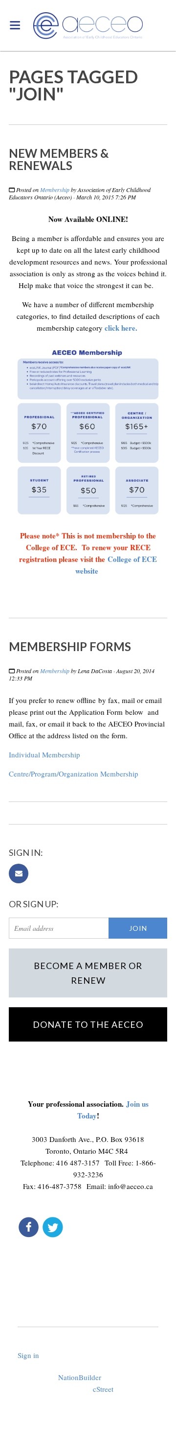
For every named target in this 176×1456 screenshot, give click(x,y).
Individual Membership (44, 754)
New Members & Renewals (59, 159)
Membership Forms (70, 646)
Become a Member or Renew (88, 973)
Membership (54, 190)
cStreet (103, 1389)
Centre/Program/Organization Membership (73, 773)
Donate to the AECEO (88, 1024)
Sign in (28, 1355)
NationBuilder (79, 1377)
